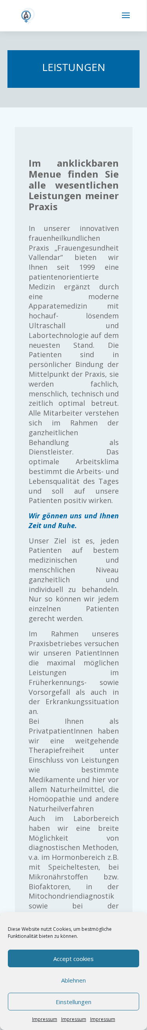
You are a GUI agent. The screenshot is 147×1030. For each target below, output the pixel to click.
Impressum (44, 1019)
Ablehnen (73, 980)
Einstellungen (73, 1002)
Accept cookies (73, 959)
